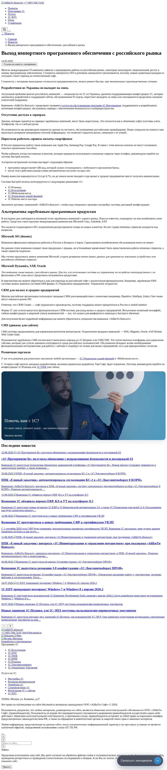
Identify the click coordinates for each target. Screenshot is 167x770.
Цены (11, 20)
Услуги (12, 14)
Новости (7, 33)
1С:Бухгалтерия (16, 190)
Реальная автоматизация (21, 681)
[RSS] (1, 64)
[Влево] (4, 626)
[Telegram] (7, 635)
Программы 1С (16, 11)
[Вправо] (10, 626)
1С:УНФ (41, 367)
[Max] (18, 635)
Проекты (13, 8)
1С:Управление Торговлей (22, 667)
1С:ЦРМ (12, 658)
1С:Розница (14, 661)
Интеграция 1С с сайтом (21, 690)
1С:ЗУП (12, 653)
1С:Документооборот (20, 664)
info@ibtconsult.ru (32, 632)
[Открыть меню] (9, 31)
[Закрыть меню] (2, 733)
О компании (15, 23)
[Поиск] (4, 29)
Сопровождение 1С (19, 687)
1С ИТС (12, 17)
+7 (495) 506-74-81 (34, 2)
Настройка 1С (15, 678)
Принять (7, 767)
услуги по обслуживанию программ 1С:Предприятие (91, 105)
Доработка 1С (15, 684)
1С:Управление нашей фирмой (25, 196)
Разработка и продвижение (16, 641)
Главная (12, 39)
